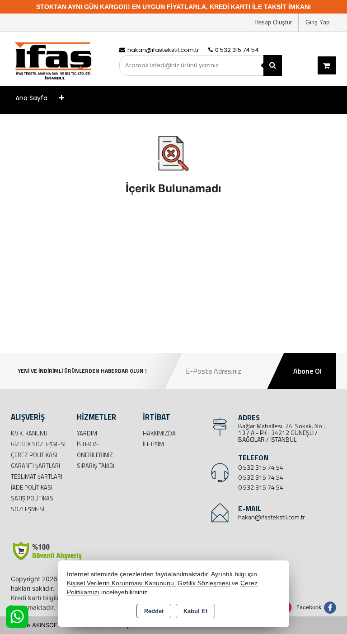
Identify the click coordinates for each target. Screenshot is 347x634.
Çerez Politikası (34, 454)
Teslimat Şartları (36, 476)
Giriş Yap (317, 22)
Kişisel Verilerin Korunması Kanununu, (121, 583)
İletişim (153, 444)
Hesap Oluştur (273, 22)
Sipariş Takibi (95, 465)
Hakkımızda (159, 433)
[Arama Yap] (272, 65)
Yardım (87, 433)
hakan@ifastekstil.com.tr (271, 517)
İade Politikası (31, 487)
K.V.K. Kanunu (29, 433)
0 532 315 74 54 (260, 467)
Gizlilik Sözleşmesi (38, 444)
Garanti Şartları (35, 465)
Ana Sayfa (31, 97)
